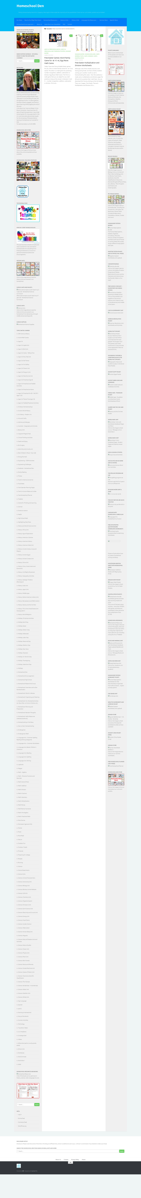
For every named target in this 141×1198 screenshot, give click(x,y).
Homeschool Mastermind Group (27, 683)
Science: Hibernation (24, 928)
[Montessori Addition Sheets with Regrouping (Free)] (116, 574)
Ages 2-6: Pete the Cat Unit (25, 376)
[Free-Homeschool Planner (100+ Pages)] (115, 766)
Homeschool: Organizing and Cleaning (28, 697)
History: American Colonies (25, 537)
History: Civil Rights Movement (26, 572)
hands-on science (22, 510)
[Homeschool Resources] (115, 623)
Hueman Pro (34, 1171)
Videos (20, 1039)
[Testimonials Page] (28, 221)
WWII (19, 1064)
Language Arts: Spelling (24, 757)
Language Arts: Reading (24, 753)
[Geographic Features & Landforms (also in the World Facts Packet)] (116, 366)
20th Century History (23, 334)
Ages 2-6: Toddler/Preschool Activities (28, 403)
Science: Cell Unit (22, 893)
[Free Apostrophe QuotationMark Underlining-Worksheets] (116, 535)
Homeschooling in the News (25, 722)
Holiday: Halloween (23, 633)
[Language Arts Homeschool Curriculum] (116, 519)
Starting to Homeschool (24, 1012)
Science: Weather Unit (24, 993)
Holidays (20, 668)
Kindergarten (22, 730)
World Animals (22, 1056)
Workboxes (21, 1053)
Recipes (20, 858)
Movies (20, 828)
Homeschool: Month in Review (26, 693)
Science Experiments (23, 870)
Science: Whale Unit (23, 997)
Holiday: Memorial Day (24, 641)
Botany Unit (21, 430)
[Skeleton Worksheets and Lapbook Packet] (116, 708)
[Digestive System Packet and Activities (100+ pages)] (116, 258)
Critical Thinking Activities (25, 437)
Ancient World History (24, 410)
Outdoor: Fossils (22, 847)
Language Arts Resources (88, 20)
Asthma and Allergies (24, 422)
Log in (20, 1114)
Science (20, 866)
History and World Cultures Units (27, 526)
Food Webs (21, 483)
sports (20, 1008)
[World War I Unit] (116, 426)
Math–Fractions (22, 793)
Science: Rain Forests (24, 960)
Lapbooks (20, 764)
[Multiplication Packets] (116, 602)
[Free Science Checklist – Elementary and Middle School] (116, 294)
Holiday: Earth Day (23, 622)
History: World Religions (24, 614)
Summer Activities (23, 1020)
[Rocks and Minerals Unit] (116, 649)
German (20, 506)
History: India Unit (23, 585)
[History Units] (28, 275)
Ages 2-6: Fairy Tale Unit (24, 357)
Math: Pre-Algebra (23, 812)
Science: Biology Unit (24, 885)
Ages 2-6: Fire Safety (23, 364)
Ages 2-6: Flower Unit (24, 368)
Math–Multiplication (23, 801)
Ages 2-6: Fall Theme (23, 360)
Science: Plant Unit (23, 957)
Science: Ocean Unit (23, 949)
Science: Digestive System (25, 901)
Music (19, 832)
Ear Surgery (21, 445)
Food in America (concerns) (25, 480)
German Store (104, 20)
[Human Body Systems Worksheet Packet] (116, 681)
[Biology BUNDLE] (116, 168)
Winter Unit (21, 1049)
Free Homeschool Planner (25, 495)
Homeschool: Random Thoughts (27, 712)
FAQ (64, 24)
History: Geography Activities (26, 576)
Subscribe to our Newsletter (52, 24)
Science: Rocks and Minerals (25, 964)
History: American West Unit (26, 545)
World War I (21, 1060)
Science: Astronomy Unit (25, 882)
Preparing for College (24, 855)
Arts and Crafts (22, 418)
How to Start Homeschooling (26, 726)
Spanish (20, 1005)
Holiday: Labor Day (23, 637)
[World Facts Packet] (114, 334)
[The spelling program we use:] (116, 479)
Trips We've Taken (23, 1028)
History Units (75, 20)
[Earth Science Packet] (116, 134)
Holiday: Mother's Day (24, 645)
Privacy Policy (75, 1159)
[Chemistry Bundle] (113, 266)
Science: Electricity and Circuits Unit (28, 912)
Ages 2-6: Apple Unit (23, 345)
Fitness (20, 476)
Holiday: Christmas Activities (26, 618)
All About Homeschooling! (25, 407)
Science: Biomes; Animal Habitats (27, 889)
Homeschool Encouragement (25, 24)
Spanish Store (114, 20)
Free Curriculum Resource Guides (27, 491)
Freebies (20, 499)
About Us (39, 24)
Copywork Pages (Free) (24, 433)
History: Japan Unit (23, 589)
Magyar (20, 768)
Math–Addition (22, 785)
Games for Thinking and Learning (27, 503)
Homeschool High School (25, 680)
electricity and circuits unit (25, 449)
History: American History (25, 541)
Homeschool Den (30, 6)
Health (20, 514)
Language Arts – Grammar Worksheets (28, 743)
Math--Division (88, 56)
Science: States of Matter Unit (26, 972)
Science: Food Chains (24, 920)
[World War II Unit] (116, 446)
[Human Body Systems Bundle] (116, 230)
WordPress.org (22, 1126)
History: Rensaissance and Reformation (28, 601)
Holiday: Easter (79, 54)
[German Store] (116, 749)
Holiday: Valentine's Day (24, 664)
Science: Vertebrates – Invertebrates (28, 985)
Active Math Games (23, 337)
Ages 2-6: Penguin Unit (24, 372)
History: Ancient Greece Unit (26, 558)
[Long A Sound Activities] (115, 454)
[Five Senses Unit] (113, 696)
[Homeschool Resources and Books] (24, 1074)
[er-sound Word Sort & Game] (114, 494)
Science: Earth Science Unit (25, 908)
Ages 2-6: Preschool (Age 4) (52, 49)
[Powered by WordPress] (23, 1171)
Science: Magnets (23, 935)
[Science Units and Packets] (28, 293)
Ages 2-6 (20, 341)
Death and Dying (22, 441)
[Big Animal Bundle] (116, 203)
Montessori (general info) (25, 824)
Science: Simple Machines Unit (26, 968)
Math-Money (21, 805)
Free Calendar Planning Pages (26, 487)
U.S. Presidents (22, 1031)
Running (20, 862)
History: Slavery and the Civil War (27, 605)
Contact (69, 24)
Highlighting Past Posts (24, 522)
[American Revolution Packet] (116, 325)
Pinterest (20, 851)
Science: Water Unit (23, 989)
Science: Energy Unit (23, 916)
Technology (21, 1024)
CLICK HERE (32, 124)
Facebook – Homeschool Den (26, 468)
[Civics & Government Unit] (115, 313)
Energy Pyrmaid (22, 457)
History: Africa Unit (23, 530)
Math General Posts (23, 782)
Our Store (19, 20)
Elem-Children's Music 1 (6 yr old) (27, 453)
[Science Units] (21, 308)
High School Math (23, 518)
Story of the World (23, 1016)
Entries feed (21, 1118)
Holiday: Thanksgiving (24, 660)
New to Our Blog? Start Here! (32, 20)
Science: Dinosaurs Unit (24, 905)
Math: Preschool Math (24, 816)
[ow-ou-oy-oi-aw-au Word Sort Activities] (116, 467)
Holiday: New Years (23, 649)
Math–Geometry (22, 797)
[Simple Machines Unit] (114, 663)
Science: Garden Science (24, 924)
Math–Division (22, 789)
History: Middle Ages (23, 593)
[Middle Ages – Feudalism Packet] (116, 401)
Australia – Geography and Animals (27, 426)
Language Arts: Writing (24, 760)
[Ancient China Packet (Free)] (116, 739)
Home (83, 1159)
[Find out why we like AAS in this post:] (116, 506)
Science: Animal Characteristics (26, 878)
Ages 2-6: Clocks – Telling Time (26, 353)
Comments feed (22, 1122)
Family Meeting (22, 472)
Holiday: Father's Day (24, 630)
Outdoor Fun (21, 843)
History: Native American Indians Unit (28, 597)
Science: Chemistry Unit (24, 897)
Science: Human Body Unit (25, 931)
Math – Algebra (22, 772)
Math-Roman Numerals (24, 809)
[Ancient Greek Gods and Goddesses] (116, 386)
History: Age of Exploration (25, 533)
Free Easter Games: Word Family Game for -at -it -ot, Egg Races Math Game (57, 60)
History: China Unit (23, 562)
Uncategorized (22, 1035)
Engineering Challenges (24, 464)
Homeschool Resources (50, 20)
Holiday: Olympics (23, 653)
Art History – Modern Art (25, 414)
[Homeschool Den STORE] (28, 148)
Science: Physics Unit (23, 953)
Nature (20, 839)
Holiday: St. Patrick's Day (25, 656)
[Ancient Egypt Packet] (114, 374)
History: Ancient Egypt (24, 555)
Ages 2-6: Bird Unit (23, 349)
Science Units (64, 20)
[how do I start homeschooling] (28, 243)
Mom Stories (21, 820)
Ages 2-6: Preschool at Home (26, 389)
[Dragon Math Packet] (114, 582)
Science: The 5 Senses (24, 982)
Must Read (21, 835)
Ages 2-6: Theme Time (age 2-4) (26, 399)
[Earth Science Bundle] (116, 91)
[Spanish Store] (116, 719)
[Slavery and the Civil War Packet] (116, 413)
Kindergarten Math (23, 733)
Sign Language (22, 1001)
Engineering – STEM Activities (26, 460)
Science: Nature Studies (24, 945)
